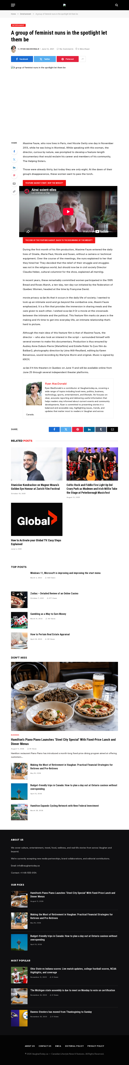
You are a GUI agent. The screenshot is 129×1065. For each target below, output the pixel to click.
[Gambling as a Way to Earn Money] (19, 620)
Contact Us (45, 1046)
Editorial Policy (74, 1046)
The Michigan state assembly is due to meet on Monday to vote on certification (72, 990)
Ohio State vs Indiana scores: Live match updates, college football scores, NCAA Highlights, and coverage (73, 970)
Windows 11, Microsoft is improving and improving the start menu (65, 573)
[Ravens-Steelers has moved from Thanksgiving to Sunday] (19, 1018)
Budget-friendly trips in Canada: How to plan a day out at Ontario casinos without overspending (73, 787)
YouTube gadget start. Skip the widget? (44, 183)
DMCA (58, 1046)
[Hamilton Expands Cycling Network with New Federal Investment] (19, 812)
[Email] (14, 183)
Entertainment (18, 25)
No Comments (66, 49)
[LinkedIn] (14, 167)
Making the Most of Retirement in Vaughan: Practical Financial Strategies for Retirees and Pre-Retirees (71, 766)
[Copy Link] (14, 191)
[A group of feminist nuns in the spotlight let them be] (64, 101)
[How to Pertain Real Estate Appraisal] (19, 640)
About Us (30, 1046)
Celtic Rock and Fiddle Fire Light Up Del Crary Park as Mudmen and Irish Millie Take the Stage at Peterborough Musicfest (92, 488)
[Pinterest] (14, 175)
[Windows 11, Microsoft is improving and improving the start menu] (19, 579)
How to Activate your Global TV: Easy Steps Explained (36, 542)
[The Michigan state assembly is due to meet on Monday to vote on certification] (19, 996)
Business (15, 735)
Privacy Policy (95, 1046)
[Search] (116, 5)
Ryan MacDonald (29, 49)
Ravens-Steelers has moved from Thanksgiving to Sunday (61, 1011)
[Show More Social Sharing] (82, 59)
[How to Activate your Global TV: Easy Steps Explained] (36, 519)
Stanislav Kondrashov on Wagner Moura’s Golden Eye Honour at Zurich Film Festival (35, 486)
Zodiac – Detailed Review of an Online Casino (54, 593)
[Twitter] (14, 159)
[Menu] (13, 5)
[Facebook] (14, 151)
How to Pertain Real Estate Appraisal (50, 634)
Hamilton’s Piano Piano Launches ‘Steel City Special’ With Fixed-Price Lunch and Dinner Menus (63, 742)
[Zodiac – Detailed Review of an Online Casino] (19, 600)
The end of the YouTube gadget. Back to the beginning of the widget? (59, 240)
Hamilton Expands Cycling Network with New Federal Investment (64, 805)
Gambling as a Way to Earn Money (48, 613)
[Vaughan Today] (64, 5)
